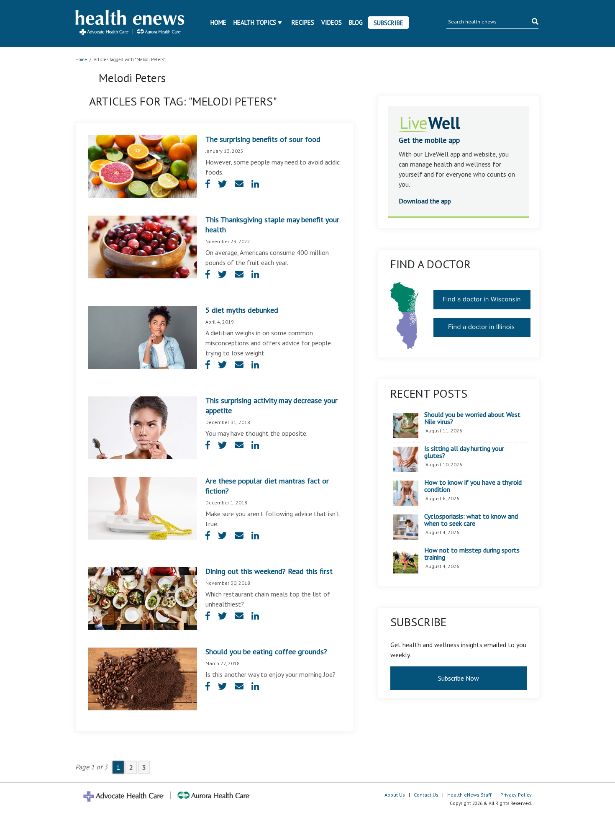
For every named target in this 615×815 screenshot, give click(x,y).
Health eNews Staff (469, 795)
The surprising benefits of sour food (262, 139)
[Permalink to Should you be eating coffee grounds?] (142, 678)
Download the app (425, 201)
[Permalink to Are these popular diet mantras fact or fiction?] (142, 507)
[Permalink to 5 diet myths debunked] (142, 336)
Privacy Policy (516, 795)
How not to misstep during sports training (472, 554)
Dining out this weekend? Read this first (269, 571)
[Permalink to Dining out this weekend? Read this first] (142, 598)
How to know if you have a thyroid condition (473, 486)
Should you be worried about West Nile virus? (472, 418)
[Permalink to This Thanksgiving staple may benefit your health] (142, 246)
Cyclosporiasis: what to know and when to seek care (471, 520)
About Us (394, 795)
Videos (331, 22)
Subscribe (388, 23)
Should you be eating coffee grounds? (266, 651)
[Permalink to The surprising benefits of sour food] (142, 166)
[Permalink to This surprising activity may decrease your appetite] (142, 427)
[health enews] (130, 23)
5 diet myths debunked (241, 310)
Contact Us (426, 795)
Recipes (303, 22)
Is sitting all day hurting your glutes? (464, 452)
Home (218, 22)
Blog (356, 22)
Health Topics (254, 22)
